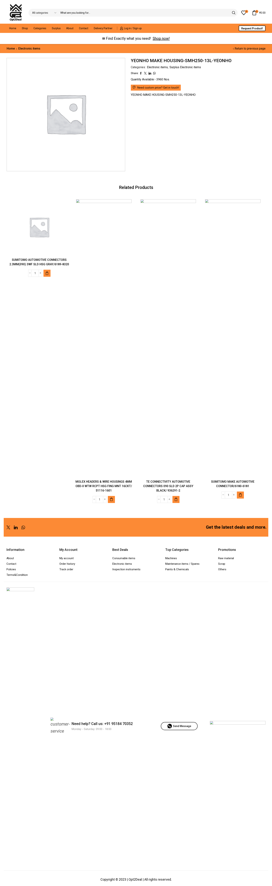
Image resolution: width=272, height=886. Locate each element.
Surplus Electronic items (185, 67)
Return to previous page (250, 48)
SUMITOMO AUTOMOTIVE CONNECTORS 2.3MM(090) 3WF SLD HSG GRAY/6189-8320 (39, 262)
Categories (39, 28)
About (69, 28)
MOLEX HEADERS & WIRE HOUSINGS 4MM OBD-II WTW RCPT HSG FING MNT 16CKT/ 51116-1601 (103, 486)
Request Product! (252, 28)
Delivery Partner (103, 28)
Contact (83, 28)
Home (12, 28)
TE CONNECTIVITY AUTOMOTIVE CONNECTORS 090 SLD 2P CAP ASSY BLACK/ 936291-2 (168, 486)
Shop (25, 28)
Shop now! (161, 38)
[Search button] (234, 13)
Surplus (56, 28)
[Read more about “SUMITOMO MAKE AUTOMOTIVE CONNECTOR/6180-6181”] (240, 495)
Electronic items (29, 48)
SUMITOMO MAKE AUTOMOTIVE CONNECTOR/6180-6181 (232, 484)
